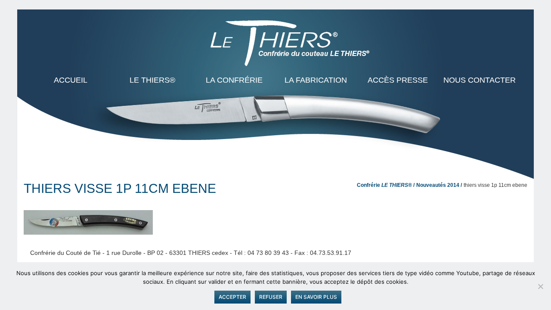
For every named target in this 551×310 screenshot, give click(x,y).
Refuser (270, 297)
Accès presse (398, 80)
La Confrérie (234, 80)
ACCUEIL (70, 80)
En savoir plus (316, 297)
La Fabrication (316, 80)
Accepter (232, 297)
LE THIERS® (152, 80)
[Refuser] (540, 286)
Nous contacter (479, 80)
